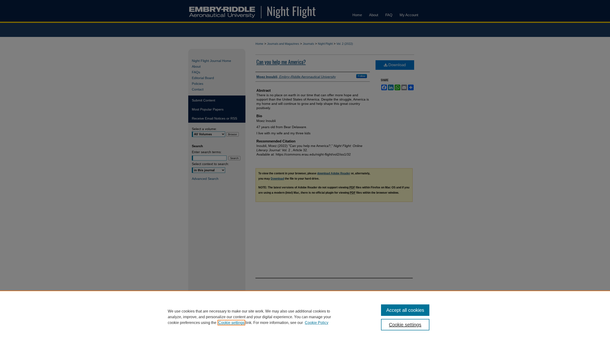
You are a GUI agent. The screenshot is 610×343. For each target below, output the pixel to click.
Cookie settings (231, 323)
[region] (305, 317)
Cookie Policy (316, 323)
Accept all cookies (405, 310)
